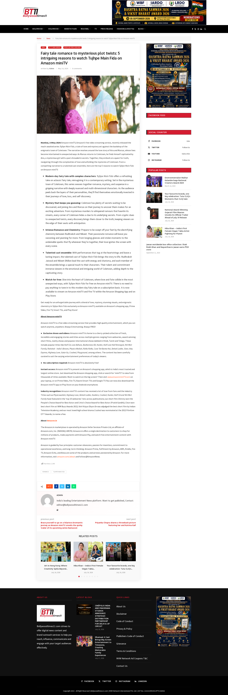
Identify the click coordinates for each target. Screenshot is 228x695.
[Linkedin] (201, 29)
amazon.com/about (66, 456)
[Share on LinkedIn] (68, 486)
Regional (85, 29)
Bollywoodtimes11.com (48, 626)
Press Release (107, 29)
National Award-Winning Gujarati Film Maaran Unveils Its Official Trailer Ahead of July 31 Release (176, 214)
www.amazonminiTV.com (118, 377)
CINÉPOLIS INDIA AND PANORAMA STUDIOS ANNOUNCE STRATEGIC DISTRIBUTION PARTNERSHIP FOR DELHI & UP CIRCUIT (102, 615)
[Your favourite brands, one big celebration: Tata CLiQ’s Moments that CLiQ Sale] (121, 552)
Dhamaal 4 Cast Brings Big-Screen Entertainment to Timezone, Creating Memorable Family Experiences (103, 646)
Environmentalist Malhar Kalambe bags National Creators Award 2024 (176, 180)
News (48, 38)
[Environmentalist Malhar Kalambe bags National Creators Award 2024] (154, 181)
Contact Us (121, 665)
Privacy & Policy (124, 628)
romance (45, 472)
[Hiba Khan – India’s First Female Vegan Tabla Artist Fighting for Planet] (88, 552)
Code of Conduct (124, 621)
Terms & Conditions (126, 651)
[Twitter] (195, 29)
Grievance (121, 643)
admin (51, 68)
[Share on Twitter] (62, 486)
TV (95, 29)
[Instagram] (198, 29)
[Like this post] (50, 486)
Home (26, 29)
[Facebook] (192, 29)
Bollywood (37, 29)
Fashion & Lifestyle (125, 29)
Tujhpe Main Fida (59, 472)
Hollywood (53, 29)
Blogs (141, 29)
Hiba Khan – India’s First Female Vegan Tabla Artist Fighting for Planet (177, 231)
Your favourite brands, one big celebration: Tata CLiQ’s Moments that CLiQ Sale (177, 196)
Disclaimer (121, 613)
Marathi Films (70, 29)
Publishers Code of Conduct (130, 636)
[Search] (205, 29)
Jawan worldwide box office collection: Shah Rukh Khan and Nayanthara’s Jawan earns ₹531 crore (167, 247)
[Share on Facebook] (56, 486)
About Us (120, 606)
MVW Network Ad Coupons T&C (132, 658)
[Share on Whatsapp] (73, 486)
